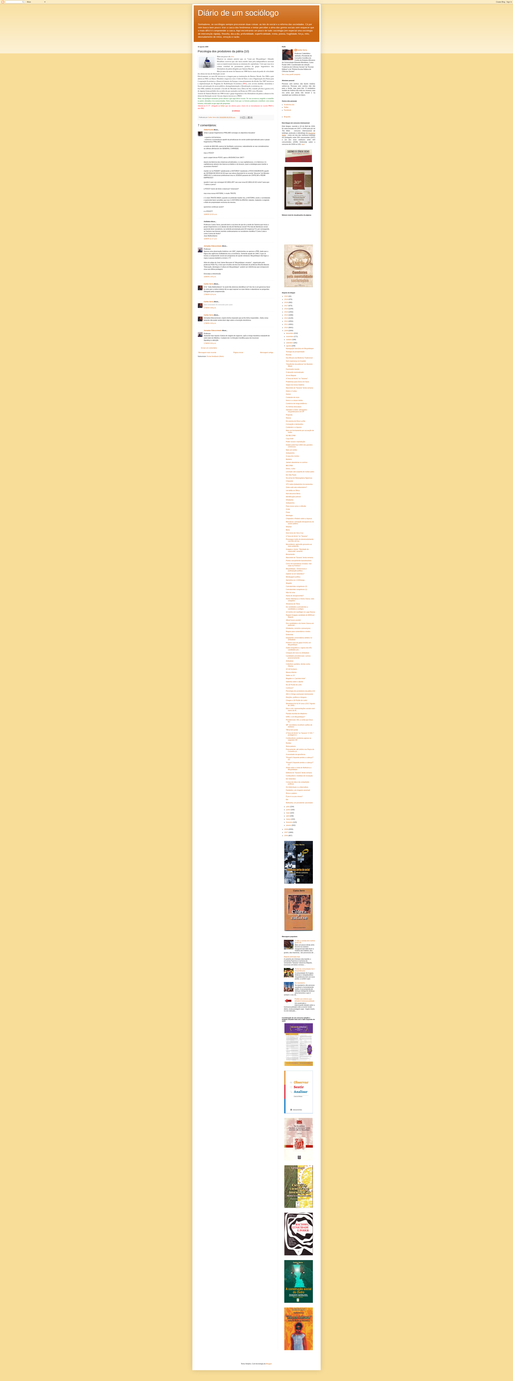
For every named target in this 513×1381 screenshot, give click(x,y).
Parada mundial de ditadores (296, 714)
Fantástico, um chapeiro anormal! (298, 790)
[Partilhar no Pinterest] (251, 117)
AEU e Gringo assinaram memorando (299, 694)
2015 (286, 312)
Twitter (286, 107)
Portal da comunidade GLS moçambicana (304, 970)
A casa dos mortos (292, 456)
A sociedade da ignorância (295, 754)
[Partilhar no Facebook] (249, 117)
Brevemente (290, 554)
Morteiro (289, 459)
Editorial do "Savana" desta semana (299, 773)
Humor (288, 394)
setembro (289, 343)
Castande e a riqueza (294, 427)
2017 (286, 306)
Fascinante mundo (292, 369)
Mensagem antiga (266, 352)
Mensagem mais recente (207, 352)
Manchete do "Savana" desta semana (299, 388)
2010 (286, 327)
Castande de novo (292, 397)
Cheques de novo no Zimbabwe (297, 653)
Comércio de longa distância (296, 403)
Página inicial (238, 352)
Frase (288, 512)
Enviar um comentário (209, 348)
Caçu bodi (289, 439)
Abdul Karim (208, 130)
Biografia (287, 117)
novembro (290, 336)
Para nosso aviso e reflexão (296, 506)
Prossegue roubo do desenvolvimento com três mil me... (300, 540)
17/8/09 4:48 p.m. (210, 308)
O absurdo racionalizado (295, 372)
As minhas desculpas (293, 407)
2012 (286, 321)
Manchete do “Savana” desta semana (299, 557)
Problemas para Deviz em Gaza (297, 382)
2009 (286, 331)
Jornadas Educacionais (213, 246)
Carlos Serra (208, 284)
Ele (287, 799)
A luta (288, 509)
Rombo (288, 743)
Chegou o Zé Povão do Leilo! (296, 700)
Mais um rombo (291, 450)
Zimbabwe (290, 661)
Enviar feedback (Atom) (215, 356)
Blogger (269, 1364)
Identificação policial (293, 497)
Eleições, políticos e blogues (296, 697)
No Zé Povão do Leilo (294, 685)
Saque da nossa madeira (295, 385)
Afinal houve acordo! (293, 620)
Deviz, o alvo (290, 469)
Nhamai (289, 527)
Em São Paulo (291, 475)
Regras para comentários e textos (298, 631)
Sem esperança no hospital (296, 361)
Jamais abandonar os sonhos (296, 462)
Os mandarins (300, 983)
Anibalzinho (290, 453)
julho (288, 807)
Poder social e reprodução (295, 442)
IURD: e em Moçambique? (295, 717)
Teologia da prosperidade (295, 352)
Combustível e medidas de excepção (299, 776)
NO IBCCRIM (291, 435)
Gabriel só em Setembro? (295, 574)
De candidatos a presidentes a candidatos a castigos (297, 608)
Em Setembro (291, 779)
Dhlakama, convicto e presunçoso (298, 628)
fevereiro (289, 822)
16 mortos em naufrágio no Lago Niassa (300, 612)
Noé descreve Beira (293, 494)
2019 (286, 299)
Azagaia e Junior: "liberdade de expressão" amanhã (297, 550)
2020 (286, 296)
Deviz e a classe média (294, 400)
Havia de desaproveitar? (295, 596)
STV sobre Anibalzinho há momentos (299, 484)
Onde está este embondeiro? (296, 487)
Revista (288, 355)
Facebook (287, 110)
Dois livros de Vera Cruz (294, 533)
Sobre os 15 (290, 675)
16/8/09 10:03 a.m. (210, 214)
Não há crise (290, 592)
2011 (286, 324)
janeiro (289, 825)
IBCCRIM (289, 466)
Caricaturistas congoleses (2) (296, 586)
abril (288, 816)
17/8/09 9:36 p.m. (210, 343)
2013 (286, 318)
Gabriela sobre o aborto (294, 682)
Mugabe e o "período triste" (296, 678)
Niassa (288, 418)
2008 (286, 829)
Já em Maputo (291, 375)
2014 (286, 315)
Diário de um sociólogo (238, 12)
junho (288, 810)
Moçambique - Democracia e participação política (296, 570)
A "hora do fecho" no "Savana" (297, 378)
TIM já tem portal (292, 730)
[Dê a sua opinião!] (243, 117)
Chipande (289, 481)
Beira (288, 530)
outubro (289, 340)
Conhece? (290, 688)
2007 (286, 832)
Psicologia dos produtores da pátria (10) (300, 691)
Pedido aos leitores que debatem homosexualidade (304, 1000)
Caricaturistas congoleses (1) (296, 589)
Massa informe (291, 672)
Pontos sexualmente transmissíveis (298, 561)
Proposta (289, 415)
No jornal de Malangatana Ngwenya (299, 478)
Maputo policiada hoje (292, 957)
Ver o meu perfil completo (291, 74)
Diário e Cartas (291, 391)
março (288, 819)
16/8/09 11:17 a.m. (210, 239)
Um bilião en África (293, 490)
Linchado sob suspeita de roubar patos (300, 472)
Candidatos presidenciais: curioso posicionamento (298, 657)
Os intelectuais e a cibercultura (297, 787)
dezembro (290, 333)
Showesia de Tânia (293, 604)
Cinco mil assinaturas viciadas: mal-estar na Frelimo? (299, 564)
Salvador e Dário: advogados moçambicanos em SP (296, 411)
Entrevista (289, 635)
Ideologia (289, 515)
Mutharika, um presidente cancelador (299, 803)
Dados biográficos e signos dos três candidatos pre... (299, 649)
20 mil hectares (291, 669)
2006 (286, 836)
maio (288, 813)
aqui (303, 144)
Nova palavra (291, 746)
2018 (286, 302)
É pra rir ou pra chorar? (294, 796)
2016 (286, 309)
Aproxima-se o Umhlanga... (296, 580)
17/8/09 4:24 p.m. (210, 294)
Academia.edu (289, 105)
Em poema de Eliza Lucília (295, 421)
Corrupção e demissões (294, 424)
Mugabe (289, 583)
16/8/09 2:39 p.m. (210, 277)
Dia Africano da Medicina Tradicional (299, 358)
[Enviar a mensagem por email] (241, 117)
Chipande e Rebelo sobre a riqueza (299, 519)
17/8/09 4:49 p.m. (210, 323)
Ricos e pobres (291, 793)
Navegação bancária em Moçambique (300, 348)
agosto (289, 346)
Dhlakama (289, 500)
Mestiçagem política (293, 577)
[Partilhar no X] (246, 117)
